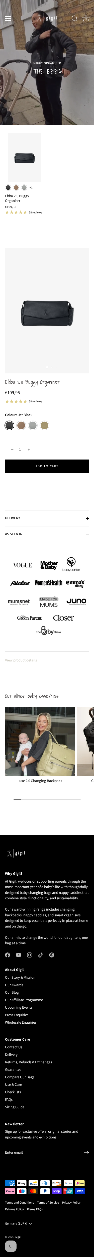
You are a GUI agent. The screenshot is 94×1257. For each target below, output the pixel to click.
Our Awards (14, 985)
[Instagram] (29, 954)
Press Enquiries (16, 1015)
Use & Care (13, 1084)
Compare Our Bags (19, 1077)
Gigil (18, 1237)
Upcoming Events (18, 1007)
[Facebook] (7, 954)
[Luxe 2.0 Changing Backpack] (40, 741)
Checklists (13, 1092)
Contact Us (13, 1047)
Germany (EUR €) (16, 1224)
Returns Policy (14, 1209)
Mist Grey (24, 187)
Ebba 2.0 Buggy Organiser (32, 382)
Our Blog (12, 992)
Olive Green (44, 425)
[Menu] (8, 18)
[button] (47, 482)
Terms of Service (48, 1202)
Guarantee (13, 1069)
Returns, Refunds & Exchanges (28, 1062)
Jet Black (8, 187)
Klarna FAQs (35, 1209)
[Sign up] (86, 1152)
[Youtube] (18, 954)
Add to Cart (47, 466)
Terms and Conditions (19, 1202)
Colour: (18, 415)
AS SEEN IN (14, 534)
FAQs (9, 1099)
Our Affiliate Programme (24, 1000)
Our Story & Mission (20, 977)
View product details (21, 660)
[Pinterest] (51, 954)
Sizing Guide (14, 1107)
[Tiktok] (40, 954)
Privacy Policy (71, 1202)
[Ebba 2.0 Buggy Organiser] (24, 157)
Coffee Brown (16, 187)
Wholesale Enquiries (20, 1022)
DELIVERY (12, 518)
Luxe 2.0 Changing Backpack (40, 781)
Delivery (11, 1054)
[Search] (74, 19)
